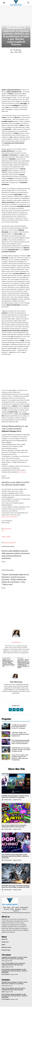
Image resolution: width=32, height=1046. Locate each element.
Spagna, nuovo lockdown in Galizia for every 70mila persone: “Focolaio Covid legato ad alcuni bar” (8, 663)
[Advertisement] (16, 73)
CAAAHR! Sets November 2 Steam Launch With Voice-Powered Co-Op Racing (19, 726)
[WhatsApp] (21, 709)
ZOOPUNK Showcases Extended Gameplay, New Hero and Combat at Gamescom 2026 (21, 749)
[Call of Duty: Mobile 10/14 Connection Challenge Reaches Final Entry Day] (6, 734)
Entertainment (6, 974)
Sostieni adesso (6, 537)
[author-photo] (3, 800)
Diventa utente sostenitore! (10, 517)
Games (3, 966)
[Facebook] (10, 709)
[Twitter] (14, 709)
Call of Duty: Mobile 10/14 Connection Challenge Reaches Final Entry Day (20, 734)
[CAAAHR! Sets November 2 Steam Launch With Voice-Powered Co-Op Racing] (6, 726)
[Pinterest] (18, 709)
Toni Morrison (17, 50)
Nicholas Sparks (8, 799)
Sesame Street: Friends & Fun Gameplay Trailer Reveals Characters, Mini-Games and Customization (20, 757)
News (16, 22)
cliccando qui (22, 472)
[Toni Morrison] (16, 676)
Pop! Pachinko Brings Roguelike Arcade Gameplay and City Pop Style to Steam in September (21, 741)
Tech (3, 960)
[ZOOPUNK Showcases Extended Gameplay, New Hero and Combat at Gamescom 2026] (6, 749)
